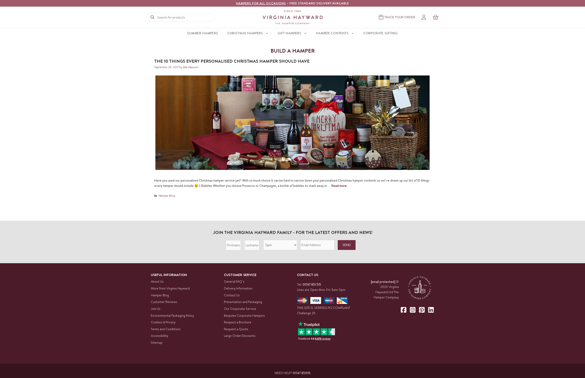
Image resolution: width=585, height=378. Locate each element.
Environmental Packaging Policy (172, 315)
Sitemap (156, 342)
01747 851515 (302, 373)
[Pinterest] (422, 310)
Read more (339, 185)
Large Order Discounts (239, 335)
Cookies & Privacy (163, 322)
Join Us (155, 308)
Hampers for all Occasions (261, 3)
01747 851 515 (312, 284)
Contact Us (232, 295)
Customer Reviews (164, 302)
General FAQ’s (234, 281)
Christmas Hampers (245, 33)
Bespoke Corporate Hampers (244, 315)
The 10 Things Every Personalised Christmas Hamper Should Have (231, 61)
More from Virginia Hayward (170, 288)
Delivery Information (238, 288)
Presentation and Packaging (243, 302)
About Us (157, 281)
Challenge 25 (306, 313)
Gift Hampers (289, 33)
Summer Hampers (202, 33)
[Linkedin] (431, 310)
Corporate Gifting (380, 33)
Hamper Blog (167, 196)
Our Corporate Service (240, 308)
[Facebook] (403, 310)
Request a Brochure (237, 322)
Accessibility (159, 335)
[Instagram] (413, 310)
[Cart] (436, 17)
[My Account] (424, 17)
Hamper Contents (332, 33)
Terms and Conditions (166, 329)
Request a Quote (236, 329)
